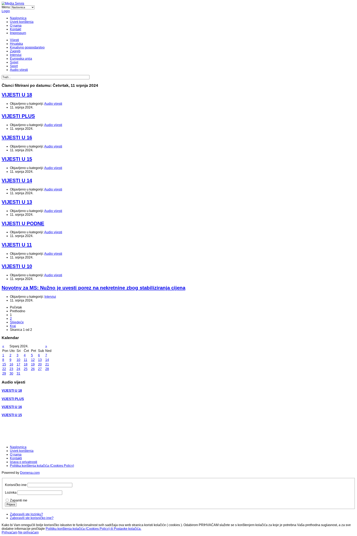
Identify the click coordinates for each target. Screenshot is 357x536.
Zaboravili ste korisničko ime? (32, 518)
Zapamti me (18, 500)
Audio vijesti (19, 69)
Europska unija (21, 58)
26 (33, 369)
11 (25, 360)
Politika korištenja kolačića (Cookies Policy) (42, 465)
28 (47, 369)
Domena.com (30, 472)
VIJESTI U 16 (17, 137)
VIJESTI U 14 (17, 180)
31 (18, 373)
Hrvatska (16, 43)
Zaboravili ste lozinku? (26, 514)
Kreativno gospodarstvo (27, 47)
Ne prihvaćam (28, 532)
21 (47, 364)
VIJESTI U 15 (17, 159)
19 (33, 364)
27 (40, 369)
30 (11, 373)
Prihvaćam (9, 532)
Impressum (18, 33)
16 (11, 364)
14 (47, 360)
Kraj (13, 326)
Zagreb (15, 51)
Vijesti (14, 40)
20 (40, 364)
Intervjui (15, 55)
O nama (15, 25)
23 (11, 369)
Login (6, 11)
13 (40, 360)
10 (18, 360)
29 (4, 373)
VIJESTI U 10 (17, 266)
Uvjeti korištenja (21, 22)
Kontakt (15, 29)
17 (18, 364)
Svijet (14, 62)
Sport (14, 66)
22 (4, 369)
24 (18, 369)
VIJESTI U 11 (17, 245)
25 (25, 369)
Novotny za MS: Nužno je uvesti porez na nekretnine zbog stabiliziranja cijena (93, 288)
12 (33, 360)
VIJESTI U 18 (17, 95)
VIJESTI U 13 (17, 202)
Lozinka (11, 492)
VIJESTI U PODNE (23, 223)
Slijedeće (17, 322)
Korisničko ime (16, 485)
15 (4, 364)
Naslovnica (18, 18)
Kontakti (16, 458)
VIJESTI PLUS (18, 116)
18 (25, 364)
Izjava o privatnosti (23, 462)
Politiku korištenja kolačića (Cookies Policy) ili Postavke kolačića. (93, 528)
